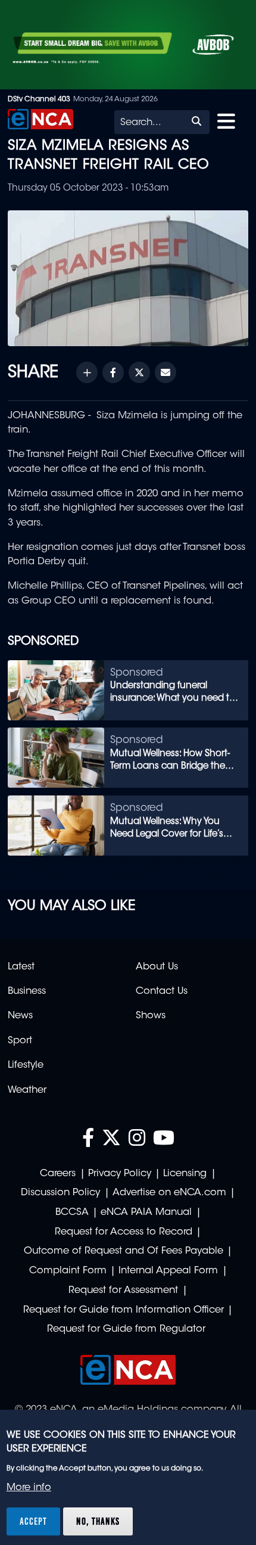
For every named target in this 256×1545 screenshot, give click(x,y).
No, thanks (98, 1521)
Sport (20, 1041)
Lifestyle (25, 1065)
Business (27, 991)
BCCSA (72, 1212)
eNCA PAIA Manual (146, 1212)
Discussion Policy (60, 1193)
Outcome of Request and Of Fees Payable (123, 1251)
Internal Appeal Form (168, 1271)
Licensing (185, 1174)
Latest (21, 967)
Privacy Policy (119, 1174)
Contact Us (162, 991)
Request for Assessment (123, 1290)
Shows (151, 1016)
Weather (27, 1090)
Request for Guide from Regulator (126, 1329)
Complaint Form (68, 1271)
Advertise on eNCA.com (169, 1193)
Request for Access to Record (123, 1232)
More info (29, 1488)
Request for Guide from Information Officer (123, 1310)
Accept (33, 1521)
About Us (157, 967)
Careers (58, 1174)
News (20, 1016)
